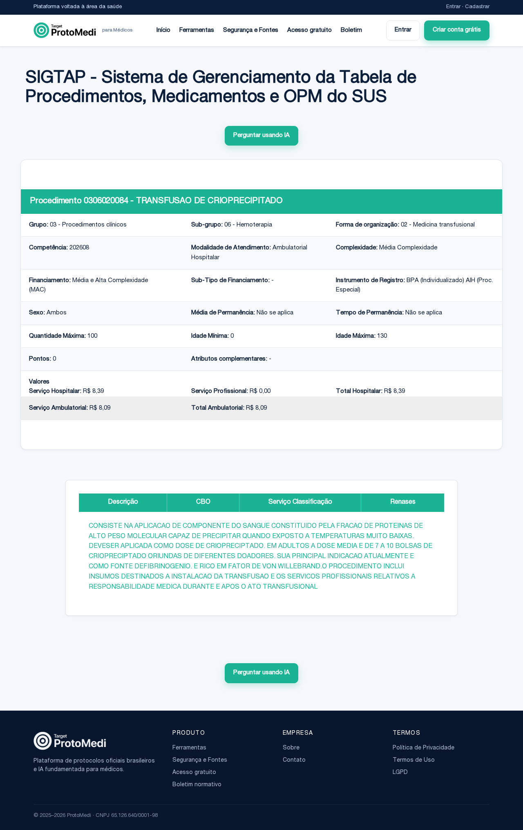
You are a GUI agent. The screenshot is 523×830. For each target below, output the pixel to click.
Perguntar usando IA (261, 135)
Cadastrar (477, 7)
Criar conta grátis (457, 30)
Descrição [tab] (123, 502)
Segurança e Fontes (250, 30)
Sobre (291, 748)
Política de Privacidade (423, 748)
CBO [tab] (203, 502)
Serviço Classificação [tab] (300, 502)
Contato (294, 760)
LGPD (400, 773)
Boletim (351, 30)
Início (163, 30)
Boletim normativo (196, 785)
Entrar (453, 7)
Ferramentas (196, 30)
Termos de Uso (414, 760)
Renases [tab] (403, 502)
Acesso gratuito (309, 30)
